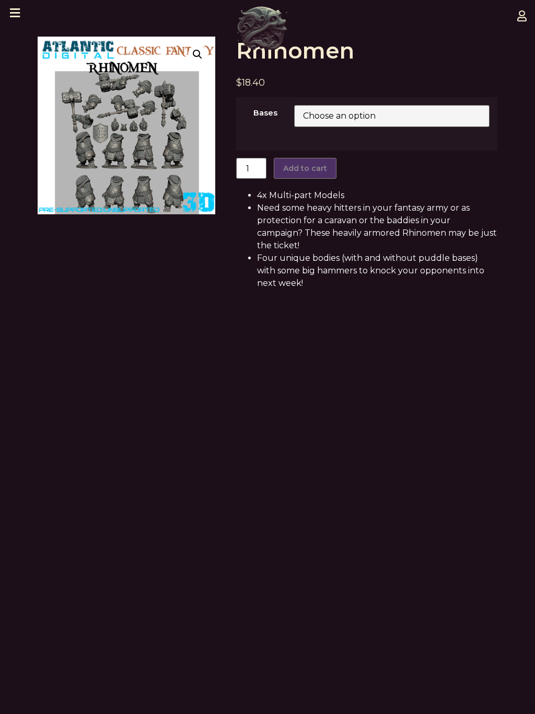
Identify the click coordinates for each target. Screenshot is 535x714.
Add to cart (305, 168)
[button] (197, 54)
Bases (265, 113)
